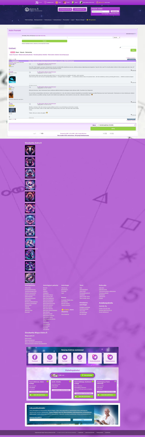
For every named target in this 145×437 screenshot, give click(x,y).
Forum (44, 320)
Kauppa (101, 298)
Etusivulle (27, 312)
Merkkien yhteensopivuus (31, 301)
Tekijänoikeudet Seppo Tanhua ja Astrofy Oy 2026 (45, 432)
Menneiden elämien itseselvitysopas (58, 54)
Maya (60, 2)
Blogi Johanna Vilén (48, 296)
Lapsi (72, 19)
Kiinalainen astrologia (88, 2)
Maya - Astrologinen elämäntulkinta (33, 341)
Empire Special (12, 63)
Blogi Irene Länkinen (48, 305)
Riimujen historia (65, 303)
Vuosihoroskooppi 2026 (30, 291)
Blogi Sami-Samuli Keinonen (50, 310)
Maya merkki (28, 305)
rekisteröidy (42, 35)
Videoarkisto (102, 296)
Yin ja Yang (82, 310)
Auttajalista (27, 308)
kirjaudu (37, 35)
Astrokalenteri (65, 9)
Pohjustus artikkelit (103, 293)
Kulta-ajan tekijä (103, 289)
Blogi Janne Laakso (48, 317)
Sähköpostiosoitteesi (35, 417)
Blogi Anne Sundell (47, 313)
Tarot (68, 2)
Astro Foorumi (15, 30)
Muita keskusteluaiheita (25, 54)
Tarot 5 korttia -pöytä (85, 296)
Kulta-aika (105, 2)
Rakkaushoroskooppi (30, 298)
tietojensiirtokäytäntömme (84, 414)
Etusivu (40, 2)
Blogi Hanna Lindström (48, 315)
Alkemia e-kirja (28, 310)
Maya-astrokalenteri (30, 340)
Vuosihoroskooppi (84, 309)
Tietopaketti (46, 322)
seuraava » (133, 57)
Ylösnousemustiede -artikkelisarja (107, 291)
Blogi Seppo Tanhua (48, 294)
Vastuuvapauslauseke (89, 432)
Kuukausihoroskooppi (30, 289)
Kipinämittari (28, 300)
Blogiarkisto (102, 294)
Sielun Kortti (82, 291)
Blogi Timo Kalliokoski (48, 298)
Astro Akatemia (65, 314)
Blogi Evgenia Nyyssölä (49, 303)
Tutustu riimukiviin (65, 305)
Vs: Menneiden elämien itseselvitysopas (46, 63)
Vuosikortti (82, 294)
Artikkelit (27, 306)
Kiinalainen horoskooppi (31, 303)
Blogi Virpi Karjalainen (48, 300)
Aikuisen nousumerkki (30, 293)
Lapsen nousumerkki (30, 294)
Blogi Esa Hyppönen (48, 301)
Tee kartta (45, 327)
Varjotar (10, 103)
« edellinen (128, 57)
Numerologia (50, 2)
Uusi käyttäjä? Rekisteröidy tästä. (110, 13)
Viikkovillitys (28, 287)
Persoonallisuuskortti (85, 293)
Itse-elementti (83, 314)
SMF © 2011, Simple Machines (79, 133)
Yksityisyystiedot (99, 432)
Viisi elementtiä (83, 312)
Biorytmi (45, 287)
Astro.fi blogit (80, 19)
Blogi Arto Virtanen (47, 306)
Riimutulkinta (64, 301)
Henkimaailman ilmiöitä (40, 54)
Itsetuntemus (57, 19)
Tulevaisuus (48, 19)
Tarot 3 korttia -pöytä (85, 298)
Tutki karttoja (29, 19)
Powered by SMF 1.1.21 (65, 133)
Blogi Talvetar (46, 312)
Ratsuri (10, 86)
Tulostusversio (131, 59)
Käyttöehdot (80, 432)
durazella (11, 71)
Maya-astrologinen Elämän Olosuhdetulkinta (36, 343)
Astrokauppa (79, 9)
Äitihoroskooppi (28, 296)
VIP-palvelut (92, 19)
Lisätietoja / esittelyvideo (38, 391)
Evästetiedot (107, 432)
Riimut (76, 2)
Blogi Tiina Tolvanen (48, 308)
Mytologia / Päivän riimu (67, 300)
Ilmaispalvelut (38, 19)
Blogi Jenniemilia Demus (49, 319)
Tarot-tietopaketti (84, 289)
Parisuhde (66, 19)
